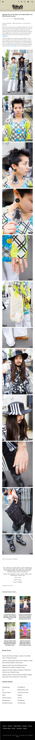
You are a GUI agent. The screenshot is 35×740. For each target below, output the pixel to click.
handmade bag (28, 567)
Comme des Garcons (23, 692)
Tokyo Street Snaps (19, 18)
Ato (3, 689)
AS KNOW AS (21, 687)
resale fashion (19, 570)
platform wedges (11, 570)
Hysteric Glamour (6, 697)
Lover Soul (22, 574)
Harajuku (20, 582)
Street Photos (17, 726)
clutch (22, 567)
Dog (9, 574)
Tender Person (13, 575)
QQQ (26, 574)
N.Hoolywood (21, 700)
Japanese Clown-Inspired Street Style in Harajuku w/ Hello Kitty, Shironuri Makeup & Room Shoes (25, 617)
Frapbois (20, 695)
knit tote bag (9, 569)
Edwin (3, 695)
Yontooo (20, 575)
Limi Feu (20, 697)
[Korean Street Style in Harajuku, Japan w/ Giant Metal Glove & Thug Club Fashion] (9, 604)
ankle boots (9, 567)
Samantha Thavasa (7, 703)
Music (13, 728)
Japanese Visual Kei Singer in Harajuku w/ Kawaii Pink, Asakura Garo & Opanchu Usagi (25, 643)
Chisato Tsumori (6, 692)
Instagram (4, 36)
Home (4, 726)
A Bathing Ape (6, 687)
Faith (17, 574)
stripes (18, 571)
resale (30, 574)
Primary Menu (6, 724)
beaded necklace (16, 567)
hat (4, 569)
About (25, 728)
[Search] (32, 1)
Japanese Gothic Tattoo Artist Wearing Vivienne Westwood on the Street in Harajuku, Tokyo (10, 643)
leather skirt (15, 569)
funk (19, 577)
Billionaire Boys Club (23, 689)
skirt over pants (26, 570)
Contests (19, 728)
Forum (30, 726)
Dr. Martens (13, 574)
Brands (25, 726)
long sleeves (21, 569)
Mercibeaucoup (6, 700)
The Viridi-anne (21, 703)
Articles (10, 726)
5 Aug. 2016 (9, 18)
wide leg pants (24, 571)
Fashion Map (6, 728)
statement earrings (11, 571)
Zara (24, 575)
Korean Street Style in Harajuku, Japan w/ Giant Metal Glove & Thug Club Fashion (10, 617)
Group (19, 579)
